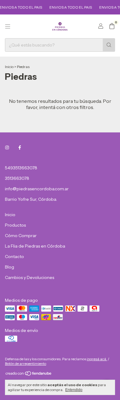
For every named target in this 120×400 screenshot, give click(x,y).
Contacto (14, 256)
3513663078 (17, 178)
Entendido (73, 390)
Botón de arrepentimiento (25, 363)
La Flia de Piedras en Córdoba (35, 246)
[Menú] (7, 26)
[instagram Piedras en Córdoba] (7, 147)
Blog (9, 267)
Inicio (9, 66)
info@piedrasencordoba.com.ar (37, 189)
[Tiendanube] (29, 374)
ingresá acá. (97, 359)
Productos (15, 225)
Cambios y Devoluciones (29, 277)
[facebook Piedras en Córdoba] (20, 147)
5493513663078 (21, 168)
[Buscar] (109, 45)
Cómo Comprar (21, 235)
